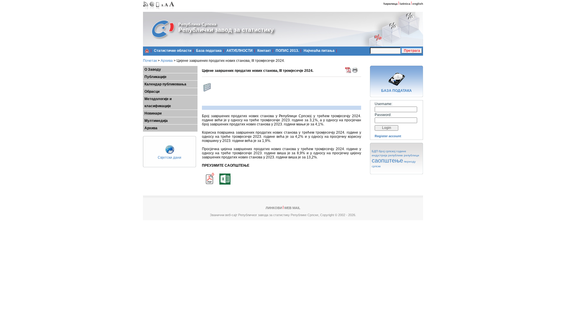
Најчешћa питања (319, 51)
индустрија (379, 155)
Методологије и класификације (158, 102)
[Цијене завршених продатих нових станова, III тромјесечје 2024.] (209, 185)
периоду (410, 161)
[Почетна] (147, 51)
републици (411, 155)
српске (376, 166)
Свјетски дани (169, 157)
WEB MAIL (292, 208)
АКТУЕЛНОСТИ (239, 51)
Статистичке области (172, 51)
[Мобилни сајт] (158, 10)
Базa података (209, 51)
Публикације (155, 77)
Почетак (150, 61)
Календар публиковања (165, 84)
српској (390, 151)
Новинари (153, 113)
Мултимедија (156, 121)
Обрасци (151, 92)
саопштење (387, 160)
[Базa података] (396, 87)
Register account (388, 136)
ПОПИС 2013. (287, 51)
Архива (167, 61)
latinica (405, 3)
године (401, 151)
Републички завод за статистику (226, 29)
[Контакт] (152, 10)
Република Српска (197, 24)
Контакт (264, 51)
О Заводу (152, 69)
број (382, 151)
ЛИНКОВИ (274, 208)
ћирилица (391, 3)
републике (395, 155)
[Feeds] (146, 10)
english (417, 3)
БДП (375, 151)
